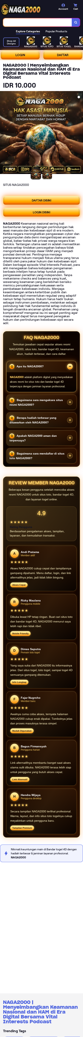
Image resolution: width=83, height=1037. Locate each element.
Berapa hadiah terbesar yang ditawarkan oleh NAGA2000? (32, 420)
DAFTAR (63, 55)
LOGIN (20, 55)
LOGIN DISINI (41, 212)
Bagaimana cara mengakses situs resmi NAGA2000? (36, 402)
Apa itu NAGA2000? (30, 366)
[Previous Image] (3, 133)
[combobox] (37, 22)
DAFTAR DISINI (41, 200)
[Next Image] (80, 133)
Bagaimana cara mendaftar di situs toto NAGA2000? (36, 456)
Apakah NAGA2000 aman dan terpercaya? (33, 438)
